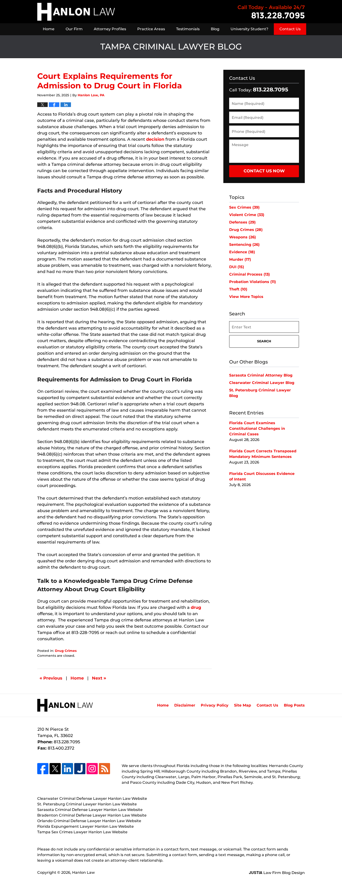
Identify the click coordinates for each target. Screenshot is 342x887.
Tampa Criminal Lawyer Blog (76, 12)
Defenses (242, 222)
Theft (238, 289)
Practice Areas (151, 29)
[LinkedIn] (67, 768)
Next (99, 678)
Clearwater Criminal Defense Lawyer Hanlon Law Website (92, 798)
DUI (236, 267)
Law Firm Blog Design (277, 872)
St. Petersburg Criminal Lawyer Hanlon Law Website (87, 804)
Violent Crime (246, 215)
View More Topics (246, 296)
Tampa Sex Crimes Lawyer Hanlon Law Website (82, 832)
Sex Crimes (244, 207)
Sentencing (244, 244)
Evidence (242, 252)
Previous (51, 678)
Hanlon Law (83, 872)
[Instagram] (92, 768)
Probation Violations (252, 282)
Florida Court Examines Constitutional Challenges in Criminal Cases (257, 428)
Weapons (242, 237)
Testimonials (188, 29)
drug (196, 607)
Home (48, 29)
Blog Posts (294, 705)
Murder (240, 259)
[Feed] (104, 768)
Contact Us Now (264, 170)
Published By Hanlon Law (271, 12)
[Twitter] (55, 768)
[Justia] (79, 768)
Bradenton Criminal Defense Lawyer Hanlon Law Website (92, 815)
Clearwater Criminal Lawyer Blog (261, 382)
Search (264, 341)
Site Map (242, 705)
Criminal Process (249, 274)
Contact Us (290, 29)
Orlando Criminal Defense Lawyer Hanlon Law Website (89, 821)
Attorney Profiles (110, 29)
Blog (215, 29)
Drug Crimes (66, 651)
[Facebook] (42, 768)
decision (155, 139)
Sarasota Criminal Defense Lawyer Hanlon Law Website (90, 809)
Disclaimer (184, 705)
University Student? (249, 29)
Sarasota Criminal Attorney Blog (260, 375)
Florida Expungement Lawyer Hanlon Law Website (85, 826)
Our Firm (74, 29)
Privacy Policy (214, 705)
